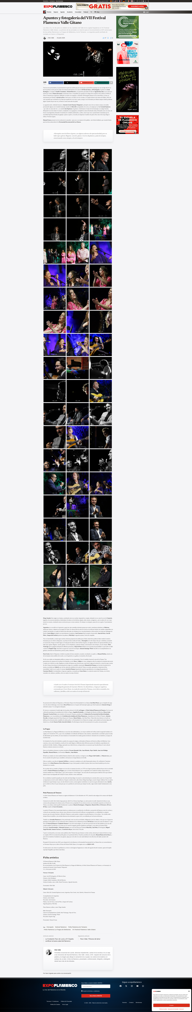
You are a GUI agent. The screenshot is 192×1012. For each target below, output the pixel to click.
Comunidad (78, 12)
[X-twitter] (126, 986)
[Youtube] (137, 986)
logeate (51, 973)
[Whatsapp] (143, 986)
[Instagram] (132, 986)
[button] (189, 991)
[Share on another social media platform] (111, 82)
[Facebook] (120, 986)
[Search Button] (148, 1)
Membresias (59, 1)
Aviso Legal (65, 1004)
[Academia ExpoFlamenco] (127, 124)
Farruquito (50, 927)
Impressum (181, 1009)
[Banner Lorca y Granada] (127, 52)
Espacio (56, 12)
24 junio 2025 (61, 38)
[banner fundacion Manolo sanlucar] (127, 27)
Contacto (52, 1)
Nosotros (46, 1)
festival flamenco (61, 927)
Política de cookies (163, 1009)
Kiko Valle (51, 38)
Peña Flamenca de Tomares (77, 927)
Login (147, 12)
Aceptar (172, 1005)
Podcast (86, 12)
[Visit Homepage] (58, 6)
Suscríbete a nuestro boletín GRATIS (92, 983)
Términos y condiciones (53, 1001)
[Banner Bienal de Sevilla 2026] (127, 89)
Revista (49, 12)
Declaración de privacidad (173, 1009)
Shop (98, 12)
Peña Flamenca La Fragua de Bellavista (57, 929)
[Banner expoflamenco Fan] (112, 6)
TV (91, 12)
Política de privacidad (66, 1001)
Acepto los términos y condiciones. (91, 991)
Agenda (62, 12)
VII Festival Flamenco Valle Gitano (84, 929)
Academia (70, 12)
